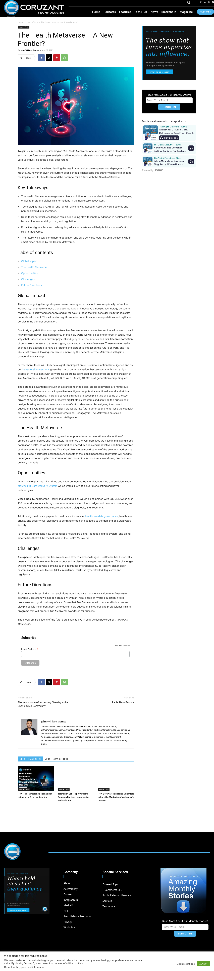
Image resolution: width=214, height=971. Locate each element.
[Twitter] (201, 2)
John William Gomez (30, 50)
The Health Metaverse (34, 267)
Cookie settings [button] (186, 963)
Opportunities (29, 273)
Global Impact (29, 261)
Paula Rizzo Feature (123, 702)
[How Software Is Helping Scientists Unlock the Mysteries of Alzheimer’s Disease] (116, 778)
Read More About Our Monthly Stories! (169, 94)
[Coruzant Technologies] (34, 8)
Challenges (28, 279)
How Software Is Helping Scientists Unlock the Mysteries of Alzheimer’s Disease (116, 797)
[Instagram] (209, 2)
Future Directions (31, 285)
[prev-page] (20, 807)
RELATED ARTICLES (30, 759)
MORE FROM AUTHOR (56, 759)
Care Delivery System (37, 485)
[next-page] (25, 807)
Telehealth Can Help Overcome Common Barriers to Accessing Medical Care (73, 797)
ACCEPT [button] (203, 963)
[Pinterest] (56, 57)
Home (20, 22)
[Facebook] (41, 57)
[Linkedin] (205, 2)
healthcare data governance (101, 516)
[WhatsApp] (64, 57)
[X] (49, 57)
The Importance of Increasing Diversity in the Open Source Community (43, 704)
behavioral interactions (35, 369)
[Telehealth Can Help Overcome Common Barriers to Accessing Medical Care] (76, 778)
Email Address (29, 649)
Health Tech (32, 22)
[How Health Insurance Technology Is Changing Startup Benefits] (36, 778)
